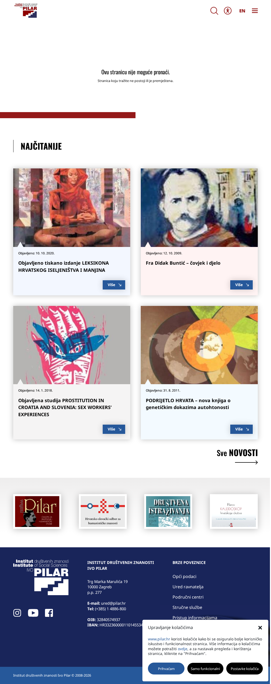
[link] (25, 11)
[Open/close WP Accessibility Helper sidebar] (228, 11)
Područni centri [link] (188, 597)
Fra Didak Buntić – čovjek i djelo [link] (183, 263)
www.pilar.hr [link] (159, 638)
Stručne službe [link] (187, 607)
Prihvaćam (166, 668)
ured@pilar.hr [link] (113, 603)
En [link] (242, 11)
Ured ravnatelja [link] (188, 587)
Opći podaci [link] (184, 576)
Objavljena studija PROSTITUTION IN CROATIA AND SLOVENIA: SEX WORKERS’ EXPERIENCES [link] (65, 407)
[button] (260, 627)
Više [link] (111, 284)
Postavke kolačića (245, 668)
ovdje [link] (182, 648)
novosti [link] (237, 453)
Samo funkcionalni (205, 668)
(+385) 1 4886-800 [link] (110, 608)
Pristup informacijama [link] (195, 618)
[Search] (214, 10)
